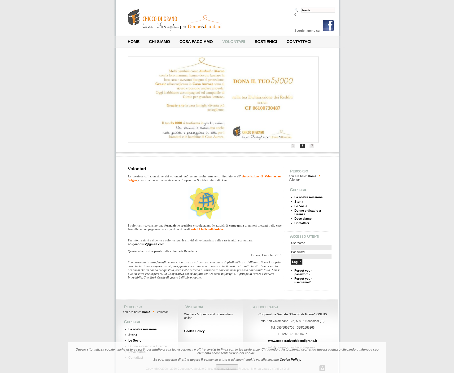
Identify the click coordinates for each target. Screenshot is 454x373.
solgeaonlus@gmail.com (146, 244)
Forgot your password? (303, 272)
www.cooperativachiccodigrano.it (292, 341)
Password (298, 252)
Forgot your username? (303, 280)
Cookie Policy (194, 331)
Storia (298, 201)
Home (134, 42)
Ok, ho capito (227, 367)
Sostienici (266, 42)
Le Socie (300, 206)
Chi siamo (159, 42)
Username (298, 243)
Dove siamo (303, 218)
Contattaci (299, 42)
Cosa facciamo (196, 42)
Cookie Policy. (290, 359)
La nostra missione (308, 197)
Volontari (233, 42)
